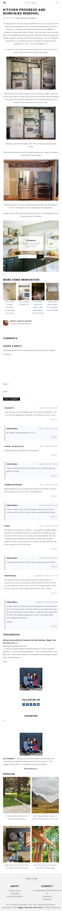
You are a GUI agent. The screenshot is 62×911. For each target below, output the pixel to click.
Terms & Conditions (15, 896)
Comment (7, 354)
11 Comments (31, 18)
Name (6, 384)
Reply (54, 420)
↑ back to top (31, 879)
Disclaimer (14, 893)
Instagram (47, 896)
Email (5, 391)
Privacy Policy (15, 890)
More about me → (31, 768)
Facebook (47, 899)
